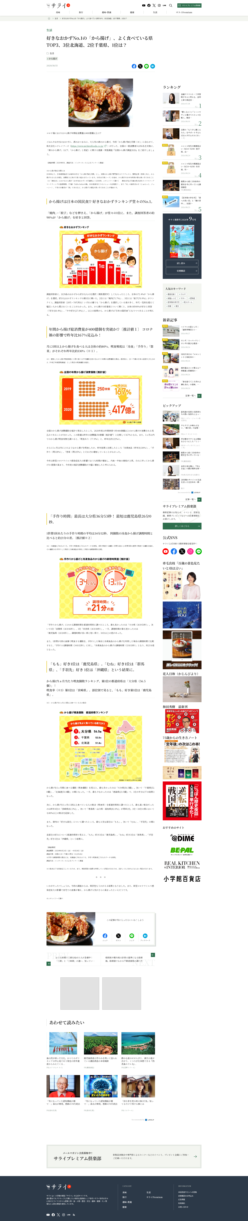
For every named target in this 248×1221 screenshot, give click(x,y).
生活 (155, 12)
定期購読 (181, 270)
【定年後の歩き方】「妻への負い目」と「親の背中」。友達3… (191, 200)
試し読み (181, 263)
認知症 (192, 298)
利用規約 (181, 1203)
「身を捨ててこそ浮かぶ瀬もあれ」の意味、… (191, 383)
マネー (183, 298)
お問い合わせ (183, 1207)
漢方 (177, 306)
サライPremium (154, 1197)
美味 (58, 12)
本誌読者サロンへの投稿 (187, 1192)
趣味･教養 (106, 12)
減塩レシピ (172, 298)
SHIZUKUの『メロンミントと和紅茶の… (191, 355)
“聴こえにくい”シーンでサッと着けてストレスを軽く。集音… (191, 115)
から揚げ (53, 58)
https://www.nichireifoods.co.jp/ (87, 146)
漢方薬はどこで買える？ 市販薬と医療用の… (191, 369)
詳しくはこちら (182, 526)
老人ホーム (188, 302)
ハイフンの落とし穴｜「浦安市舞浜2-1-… (190, 328)
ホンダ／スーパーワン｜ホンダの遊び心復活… (190, 342)
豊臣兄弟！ (172, 294)
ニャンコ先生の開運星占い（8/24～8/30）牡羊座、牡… (191, 166)
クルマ (183, 294)
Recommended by (138, 1120)
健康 (132, 12)
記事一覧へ (190, 395)
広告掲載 (181, 1199)
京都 (169, 306)
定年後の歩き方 (174, 302)
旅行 (81, 12)
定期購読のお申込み (185, 1196)
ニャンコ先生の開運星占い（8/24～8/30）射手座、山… (191, 149)
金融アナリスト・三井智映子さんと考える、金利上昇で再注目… (191, 97)
